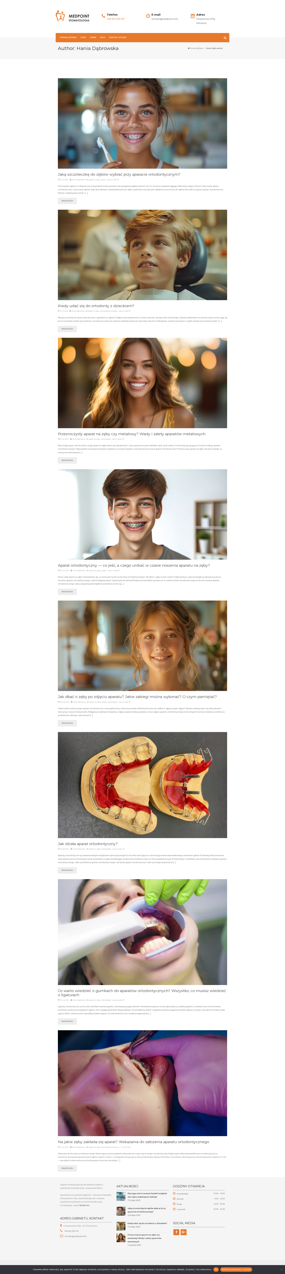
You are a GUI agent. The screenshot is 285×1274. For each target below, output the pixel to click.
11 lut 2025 (64, 311)
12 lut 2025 (64, 179)
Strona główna (68, 37)
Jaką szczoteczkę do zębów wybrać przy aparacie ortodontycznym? (119, 174)
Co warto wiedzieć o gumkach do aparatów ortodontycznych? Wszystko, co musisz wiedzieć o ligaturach (142, 992)
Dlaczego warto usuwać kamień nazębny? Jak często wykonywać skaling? (147, 1195)
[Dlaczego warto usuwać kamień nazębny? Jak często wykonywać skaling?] (121, 1196)
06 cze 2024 (64, 570)
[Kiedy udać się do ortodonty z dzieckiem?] (121, 1226)
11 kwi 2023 (64, 1147)
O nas (83, 37)
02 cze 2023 (64, 1000)
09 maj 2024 (64, 702)
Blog (102, 37)
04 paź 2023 (64, 849)
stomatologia (106, 439)
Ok (216, 1269)
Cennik (93, 37)
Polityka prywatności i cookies (236, 1269)
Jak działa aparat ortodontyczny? (88, 844)
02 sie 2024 (64, 439)
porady (103, 179)
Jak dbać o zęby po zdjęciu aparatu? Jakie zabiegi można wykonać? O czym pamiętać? (137, 696)
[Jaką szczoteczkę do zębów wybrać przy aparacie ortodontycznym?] (121, 1211)
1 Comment (126, 1147)
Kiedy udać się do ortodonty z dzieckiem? (96, 306)
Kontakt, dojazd (117, 37)
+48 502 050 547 (116, 19)
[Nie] (281, 1269)
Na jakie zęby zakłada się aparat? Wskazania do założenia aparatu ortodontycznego (133, 1142)
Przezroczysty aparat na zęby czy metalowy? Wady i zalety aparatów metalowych (131, 434)
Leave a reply (112, 179)
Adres (200, 14)
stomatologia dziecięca (108, 311)
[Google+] (184, 1232)
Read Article (67, 201)
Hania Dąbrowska (78, 179)
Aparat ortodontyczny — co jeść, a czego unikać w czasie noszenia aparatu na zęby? (134, 565)
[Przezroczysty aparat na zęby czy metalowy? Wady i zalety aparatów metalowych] (121, 1237)
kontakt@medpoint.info (75, 1236)
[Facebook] (176, 1232)
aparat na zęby (94, 179)
